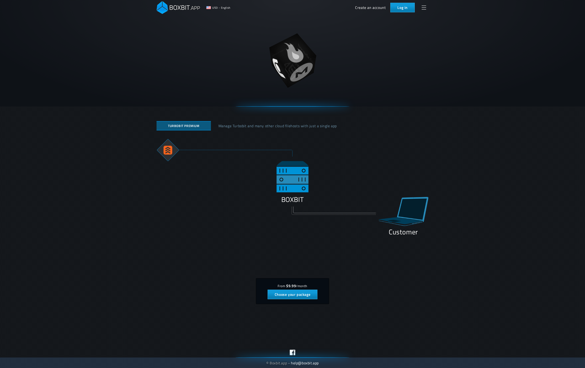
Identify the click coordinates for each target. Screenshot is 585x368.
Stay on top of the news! (292, 352)
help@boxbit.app (305, 363)
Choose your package (292, 294)
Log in (402, 7)
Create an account (370, 7)
